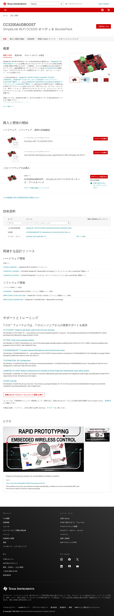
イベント (6, 534)
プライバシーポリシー (40, 607)
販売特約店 (7, 575)
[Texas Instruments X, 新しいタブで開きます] (77, 560)
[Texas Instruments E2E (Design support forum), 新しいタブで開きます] (69, 567)
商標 (70, 607)
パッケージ (64, 534)
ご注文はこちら (103, 26)
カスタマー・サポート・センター (71, 530)
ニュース (6, 526)
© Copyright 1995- (11, 611)
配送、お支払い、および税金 (13, 567)
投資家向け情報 (8, 538)
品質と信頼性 (64, 538)
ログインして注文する (99, 177)
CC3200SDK (7, 291)
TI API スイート (8, 559)
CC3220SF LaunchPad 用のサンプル (15, 102)
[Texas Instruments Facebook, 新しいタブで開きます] (69, 560)
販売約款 (54, 607)
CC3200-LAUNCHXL (10, 267)
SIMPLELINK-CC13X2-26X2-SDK (14, 295)
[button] (5, 10)
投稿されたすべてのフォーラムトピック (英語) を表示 (24, 395)
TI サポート (51, 408)
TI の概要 (6, 518)
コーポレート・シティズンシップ (14, 546)
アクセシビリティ (9, 607)
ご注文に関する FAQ (10, 571)
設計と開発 (14, 15)
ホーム (5, 15)
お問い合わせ (64, 518)
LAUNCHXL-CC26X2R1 (11, 275)
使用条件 (108, 401)
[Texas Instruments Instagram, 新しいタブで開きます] (61, 560)
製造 (4, 542)
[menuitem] (102, 10)
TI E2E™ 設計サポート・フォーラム (72, 522)
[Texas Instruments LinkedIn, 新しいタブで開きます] (61, 567)
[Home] (14, 3)
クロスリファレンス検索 (68, 526)
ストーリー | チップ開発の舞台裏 (14, 530)
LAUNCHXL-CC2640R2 (11, 271)
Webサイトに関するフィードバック (87, 607)
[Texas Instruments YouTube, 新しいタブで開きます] (77, 567)
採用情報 (6, 522)
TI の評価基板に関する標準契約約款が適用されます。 (22, 197)
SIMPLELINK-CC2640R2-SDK (13, 299)
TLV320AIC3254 (50, 68)
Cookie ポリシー (24, 607)
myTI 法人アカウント (10, 563)
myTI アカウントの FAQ (68, 542)
